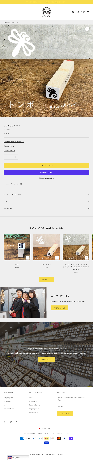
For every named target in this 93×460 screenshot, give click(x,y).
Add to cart (46, 166)
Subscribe (65, 414)
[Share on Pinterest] (17, 184)
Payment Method (9, 150)
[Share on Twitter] (14, 184)
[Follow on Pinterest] (16, 422)
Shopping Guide (9, 397)
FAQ (5, 405)
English (16, 457)
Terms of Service (34, 405)
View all (46, 280)
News (31, 397)
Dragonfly (13, 22)
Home (6, 22)
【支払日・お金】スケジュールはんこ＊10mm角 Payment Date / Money (76, 267)
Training (46, 265)
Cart (17, 265)
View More (59, 308)
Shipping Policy (9, 146)
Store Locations (9, 409)
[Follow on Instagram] (11, 422)
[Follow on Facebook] (5, 422)
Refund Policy (33, 412)
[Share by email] (21, 184)
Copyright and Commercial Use (14, 142)
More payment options (46, 178)
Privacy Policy (33, 401)
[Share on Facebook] (11, 184)
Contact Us (7, 401)
